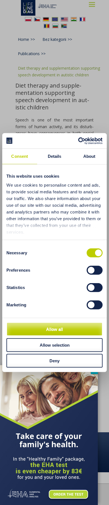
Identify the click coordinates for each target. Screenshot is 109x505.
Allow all (54, 329)
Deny (54, 360)
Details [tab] (54, 156)
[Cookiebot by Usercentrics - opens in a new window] (78, 140)
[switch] (95, 270)
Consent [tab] (19, 156)
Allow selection (55, 344)
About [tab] (89, 156)
